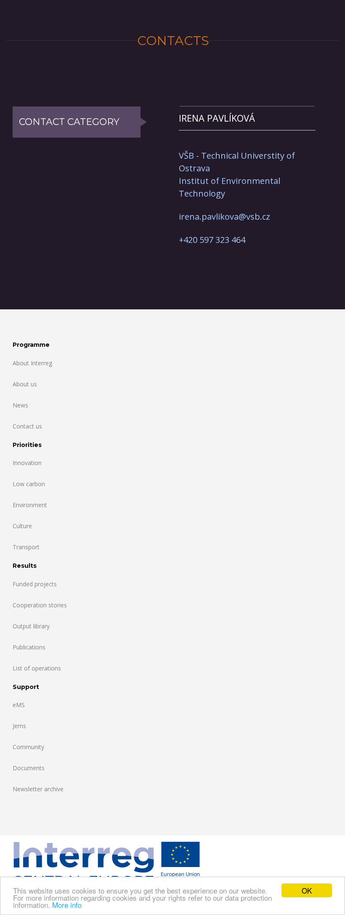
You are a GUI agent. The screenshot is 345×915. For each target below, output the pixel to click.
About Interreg (32, 363)
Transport (26, 547)
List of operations (37, 668)
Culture (22, 526)
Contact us (27, 426)
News (20, 405)
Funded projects (35, 584)
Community (28, 747)
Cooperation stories (40, 605)
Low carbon (29, 484)
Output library (31, 626)
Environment (30, 505)
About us (25, 384)
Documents (29, 768)
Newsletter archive (38, 789)
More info (67, 904)
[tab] (247, 118)
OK (307, 890)
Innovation (27, 463)
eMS (19, 705)
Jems (19, 726)
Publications (29, 647)
